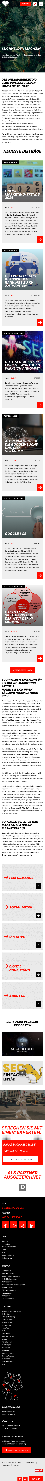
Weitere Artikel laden (22, 670)
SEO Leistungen (7, 1319)
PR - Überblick (7, 1342)
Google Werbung (8, 1356)
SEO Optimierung (8, 1361)
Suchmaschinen (7, 1258)
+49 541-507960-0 (15, 1151)
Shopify (4, 1339)
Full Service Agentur (9, 1290)
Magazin (17, 1465)
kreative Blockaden (26, 754)
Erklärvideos (6, 1314)
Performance (7, 717)
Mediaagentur (7, 1293)
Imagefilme (6, 1328)
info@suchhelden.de (13, 1208)
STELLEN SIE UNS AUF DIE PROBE (22, 1159)
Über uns (5, 1241)
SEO (3, 1252)
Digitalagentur (7, 1282)
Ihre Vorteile (6, 1244)
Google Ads (6, 1333)
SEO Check (6, 1359)
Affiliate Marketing (8, 1317)
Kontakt (25, 4)
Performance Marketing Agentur (13, 1284)
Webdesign (6, 1347)
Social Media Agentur (9, 1279)
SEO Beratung (7, 1322)
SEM (3, 1331)
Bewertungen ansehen (18, 1450)
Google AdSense (8, 1336)
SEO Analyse (6, 1345)
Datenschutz (30, 1463)
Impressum (6, 1465)
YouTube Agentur (8, 1298)
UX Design (5, 1350)
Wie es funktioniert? (9, 1247)
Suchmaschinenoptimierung (11, 1311)
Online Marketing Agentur (11, 1276)
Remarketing (6, 1325)
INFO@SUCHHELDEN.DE (19, 1144)
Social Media (25, 730)
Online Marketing (8, 1255)
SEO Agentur (6, 1270)
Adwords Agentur (8, 1273)
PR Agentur (6, 1296)
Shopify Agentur (7, 1287)
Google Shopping (8, 1353)
